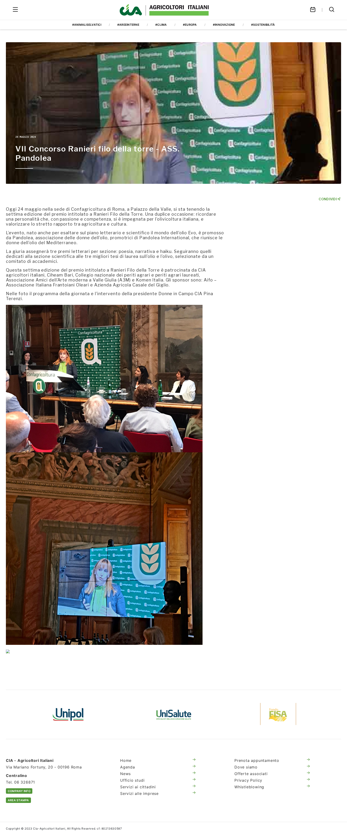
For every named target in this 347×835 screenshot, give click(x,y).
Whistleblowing (249, 787)
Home (125, 760)
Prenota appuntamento (256, 760)
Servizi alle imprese (139, 793)
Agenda (127, 767)
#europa (190, 24)
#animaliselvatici (86, 24)
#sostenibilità (263, 24)
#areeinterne (128, 24)
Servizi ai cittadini (138, 787)
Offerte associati (251, 773)
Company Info (19, 791)
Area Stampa (18, 800)
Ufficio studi (132, 780)
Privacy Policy (248, 780)
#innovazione (224, 24)
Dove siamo (246, 767)
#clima (161, 24)
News (125, 773)
